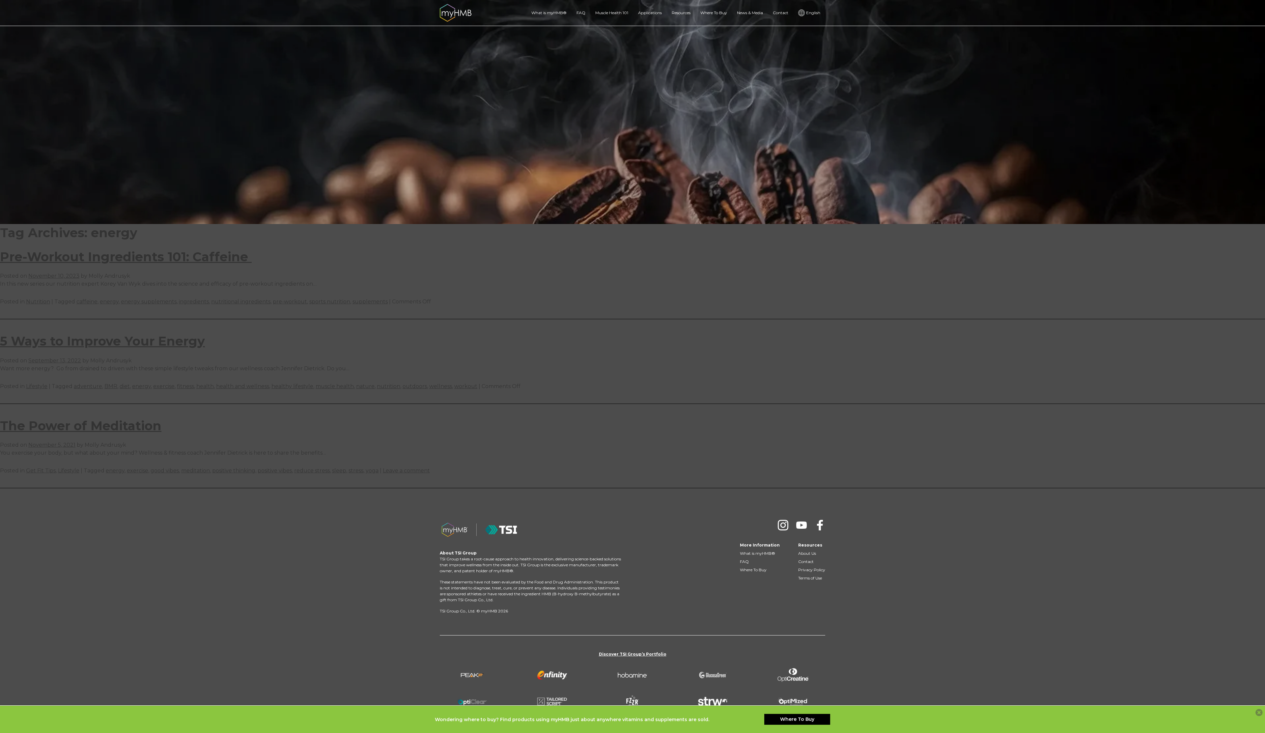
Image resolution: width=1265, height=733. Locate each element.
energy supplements (149, 301)
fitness (185, 386)
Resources (681, 12)
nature (365, 386)
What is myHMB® (549, 12)
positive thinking (233, 470)
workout (465, 386)
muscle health (335, 386)
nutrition (388, 386)
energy (109, 301)
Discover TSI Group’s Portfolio (632, 654)
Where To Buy (713, 12)
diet (125, 386)
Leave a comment (406, 470)
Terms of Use (810, 578)
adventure (88, 386)
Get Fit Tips (41, 470)
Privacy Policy (811, 569)
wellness (440, 386)
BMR (110, 386)
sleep (339, 470)
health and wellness (242, 386)
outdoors (415, 386)
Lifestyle (36, 386)
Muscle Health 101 (611, 12)
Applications (650, 12)
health (205, 386)
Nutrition (38, 301)
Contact (780, 12)
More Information (760, 545)
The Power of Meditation (80, 426)
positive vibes (275, 470)
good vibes (165, 470)
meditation (195, 470)
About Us (807, 553)
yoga (372, 470)
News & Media (750, 12)
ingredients (194, 301)
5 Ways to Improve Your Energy (102, 341)
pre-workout (290, 301)
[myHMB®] (455, 12)
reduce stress (312, 470)
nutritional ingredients (240, 301)
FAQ (580, 12)
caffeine (87, 301)
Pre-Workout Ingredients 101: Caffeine (126, 257)
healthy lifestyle (292, 386)
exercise (164, 386)
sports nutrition (329, 301)
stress (356, 470)
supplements (370, 301)
